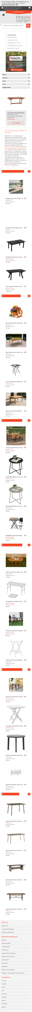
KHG (9, 229)
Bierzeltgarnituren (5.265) (14, 45)
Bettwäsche (5, 963)
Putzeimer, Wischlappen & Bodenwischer (13, 973)
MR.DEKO (10, 259)
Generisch (7, 146)
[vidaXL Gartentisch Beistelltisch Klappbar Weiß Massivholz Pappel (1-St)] (25, 660)
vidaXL (19, 146)
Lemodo (10, 383)
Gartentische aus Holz (11, 296)
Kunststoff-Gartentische (12, 669)
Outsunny (10, 632)
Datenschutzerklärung (8, 932)
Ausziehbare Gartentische (13, 171)
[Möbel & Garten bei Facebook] (29, 7)
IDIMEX (10, 200)
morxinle (4, 994)
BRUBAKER (11, 537)
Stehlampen (5, 950)
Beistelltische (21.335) (13, 43)
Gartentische (20, 28)
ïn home (4, 980)
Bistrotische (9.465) (13, 48)
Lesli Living (11, 288)
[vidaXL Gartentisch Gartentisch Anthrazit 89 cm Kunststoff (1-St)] (25, 755)
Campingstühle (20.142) (14, 51)
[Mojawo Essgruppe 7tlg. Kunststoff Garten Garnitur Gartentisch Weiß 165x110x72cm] (25, 784)
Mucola (10, 324)
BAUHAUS (4, 1004)
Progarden (11, 727)
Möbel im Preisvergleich (8, 969)
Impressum (5, 926)
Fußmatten (5, 966)
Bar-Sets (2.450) (12, 37)
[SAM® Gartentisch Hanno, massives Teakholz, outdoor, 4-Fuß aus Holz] (25, 352)
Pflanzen (4, 940)
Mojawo (10, 786)
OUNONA (7, 148)
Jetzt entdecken (17, 70)
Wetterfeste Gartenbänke (9, 953)
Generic (13, 146)
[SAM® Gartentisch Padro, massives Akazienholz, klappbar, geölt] (25, 572)
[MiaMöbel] (16, 100)
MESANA (4, 997)
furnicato (10, 449)
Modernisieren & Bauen (8, 956)
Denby (3, 1000)
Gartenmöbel (13, 28)
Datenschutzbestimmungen (8, 4)
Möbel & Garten (5, 28)
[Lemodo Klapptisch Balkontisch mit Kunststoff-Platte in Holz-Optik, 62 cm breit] (25, 381)
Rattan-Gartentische (10, 794)
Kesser (3, 987)
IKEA (3, 990)
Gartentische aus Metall (12, 420)
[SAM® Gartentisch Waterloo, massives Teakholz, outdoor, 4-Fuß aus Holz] (25, 411)
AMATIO (4, 1007)
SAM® (9, 354)
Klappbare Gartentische (12, 545)
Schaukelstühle (6, 946)
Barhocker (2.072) (12, 40)
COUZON (4, 984)
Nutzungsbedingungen (8, 929)
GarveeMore (11, 603)
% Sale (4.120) (6, 87)
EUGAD (10, 478)
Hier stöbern (29, 172)
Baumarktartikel (6, 943)
